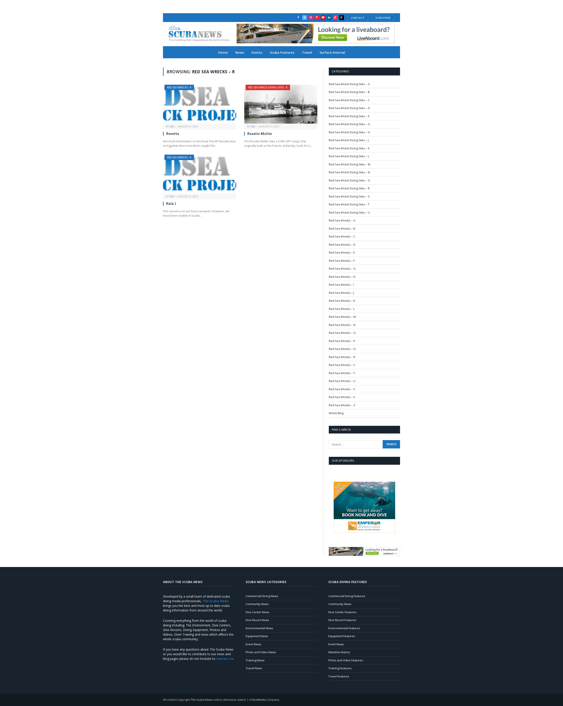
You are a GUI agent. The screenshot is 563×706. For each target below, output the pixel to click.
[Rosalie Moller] (280, 104)
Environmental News (259, 628)
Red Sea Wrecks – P (342, 341)
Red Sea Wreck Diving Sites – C (349, 100)
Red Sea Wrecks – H (342, 277)
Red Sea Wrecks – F (342, 261)
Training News (255, 660)
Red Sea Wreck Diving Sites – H (349, 132)
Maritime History (339, 652)
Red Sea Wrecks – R (342, 357)
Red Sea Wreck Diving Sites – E (349, 116)
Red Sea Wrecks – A (342, 220)
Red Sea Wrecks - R (179, 87)
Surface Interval (332, 52)
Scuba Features (282, 52)
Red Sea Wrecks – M (342, 317)
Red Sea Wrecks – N (342, 325)
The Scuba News (201, 700)
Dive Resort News (257, 620)
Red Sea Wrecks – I (341, 285)
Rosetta (172, 133)
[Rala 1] (199, 174)
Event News (253, 644)
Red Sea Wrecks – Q (342, 349)
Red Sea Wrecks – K (342, 301)
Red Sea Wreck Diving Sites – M (349, 164)
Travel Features (338, 676)
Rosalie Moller (259, 133)
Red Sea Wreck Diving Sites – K (349, 148)
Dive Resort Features (342, 620)
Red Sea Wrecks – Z (342, 405)
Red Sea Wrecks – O (342, 333)
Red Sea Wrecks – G (342, 269)
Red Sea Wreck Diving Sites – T (349, 204)
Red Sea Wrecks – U (342, 381)
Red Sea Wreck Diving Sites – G (349, 124)
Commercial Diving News (262, 596)
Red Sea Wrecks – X (342, 397)
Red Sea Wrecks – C (342, 236)
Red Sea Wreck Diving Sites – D (349, 108)
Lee (172, 126)
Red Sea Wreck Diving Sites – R (349, 188)
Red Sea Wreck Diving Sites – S (349, 196)
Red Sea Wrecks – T (342, 373)
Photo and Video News (261, 652)
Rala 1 (171, 203)
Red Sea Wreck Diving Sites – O (349, 180)
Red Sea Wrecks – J (341, 293)
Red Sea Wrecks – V (342, 389)
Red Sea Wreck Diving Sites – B (349, 92)
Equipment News (257, 636)
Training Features (340, 668)
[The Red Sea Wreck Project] (201, 34)
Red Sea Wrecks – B (342, 228)
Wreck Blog (336, 413)
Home (223, 52)
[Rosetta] (199, 104)
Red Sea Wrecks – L (342, 309)
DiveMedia (259, 700)
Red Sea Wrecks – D (342, 245)
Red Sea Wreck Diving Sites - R (267, 87)
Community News (257, 604)
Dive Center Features (342, 612)
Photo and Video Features (345, 660)
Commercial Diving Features (346, 596)
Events (257, 52)
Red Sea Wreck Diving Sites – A (349, 84)
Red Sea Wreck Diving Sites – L (349, 156)
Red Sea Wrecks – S (342, 365)
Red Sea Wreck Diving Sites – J (349, 140)
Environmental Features (344, 628)
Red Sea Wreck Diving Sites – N (349, 172)
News (239, 52)
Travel (307, 52)
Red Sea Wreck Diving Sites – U (349, 212)
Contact (358, 17)
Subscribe (383, 17)
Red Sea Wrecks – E (342, 252)
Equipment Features (341, 636)
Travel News (254, 668)
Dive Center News (257, 612)
